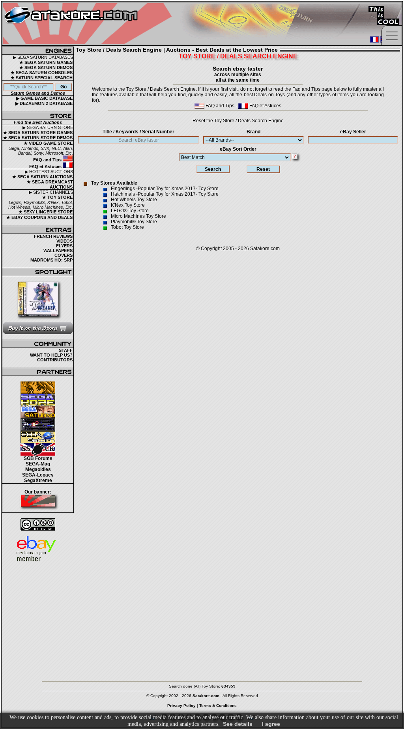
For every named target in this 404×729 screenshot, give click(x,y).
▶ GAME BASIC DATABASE (44, 98)
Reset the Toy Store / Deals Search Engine (238, 120)
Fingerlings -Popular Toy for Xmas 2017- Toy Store (165, 188)
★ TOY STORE (57, 197)
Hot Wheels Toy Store (134, 199)
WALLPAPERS (58, 250)
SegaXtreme (38, 480)
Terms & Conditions (218, 705)
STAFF (66, 350)
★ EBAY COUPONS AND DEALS (39, 217)
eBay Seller (353, 132)
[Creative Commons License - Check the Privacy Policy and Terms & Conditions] (38, 524)
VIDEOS (64, 241)
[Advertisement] (202, 618)
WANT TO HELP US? (51, 355)
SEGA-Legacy (38, 475)
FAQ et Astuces (46, 166)
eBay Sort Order (238, 149)
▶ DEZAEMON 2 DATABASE (44, 103)
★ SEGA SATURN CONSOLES (42, 72)
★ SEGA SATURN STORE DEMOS (38, 137)
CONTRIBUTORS (55, 359)
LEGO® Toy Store (130, 210)
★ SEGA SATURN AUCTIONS (42, 176)
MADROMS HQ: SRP (51, 260)
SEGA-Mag (38, 464)
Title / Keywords (138, 132)
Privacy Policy (181, 705)
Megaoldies (38, 469)
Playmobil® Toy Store (134, 221)
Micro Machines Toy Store (138, 216)
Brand (253, 132)
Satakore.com (265, 248)
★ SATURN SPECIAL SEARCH (42, 77)
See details (237, 724)
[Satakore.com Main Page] (89, 23)
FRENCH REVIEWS (53, 236)
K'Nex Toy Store (128, 205)
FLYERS (64, 245)
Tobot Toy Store (127, 227)
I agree (271, 724)
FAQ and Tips (48, 159)
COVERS (63, 255)
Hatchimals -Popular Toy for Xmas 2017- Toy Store (165, 194)
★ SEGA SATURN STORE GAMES (38, 132)
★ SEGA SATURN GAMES (46, 62)
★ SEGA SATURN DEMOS (46, 67)
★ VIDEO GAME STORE (48, 143)
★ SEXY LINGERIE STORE (46, 211)
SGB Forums (38, 458)
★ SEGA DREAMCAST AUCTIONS (50, 184)
